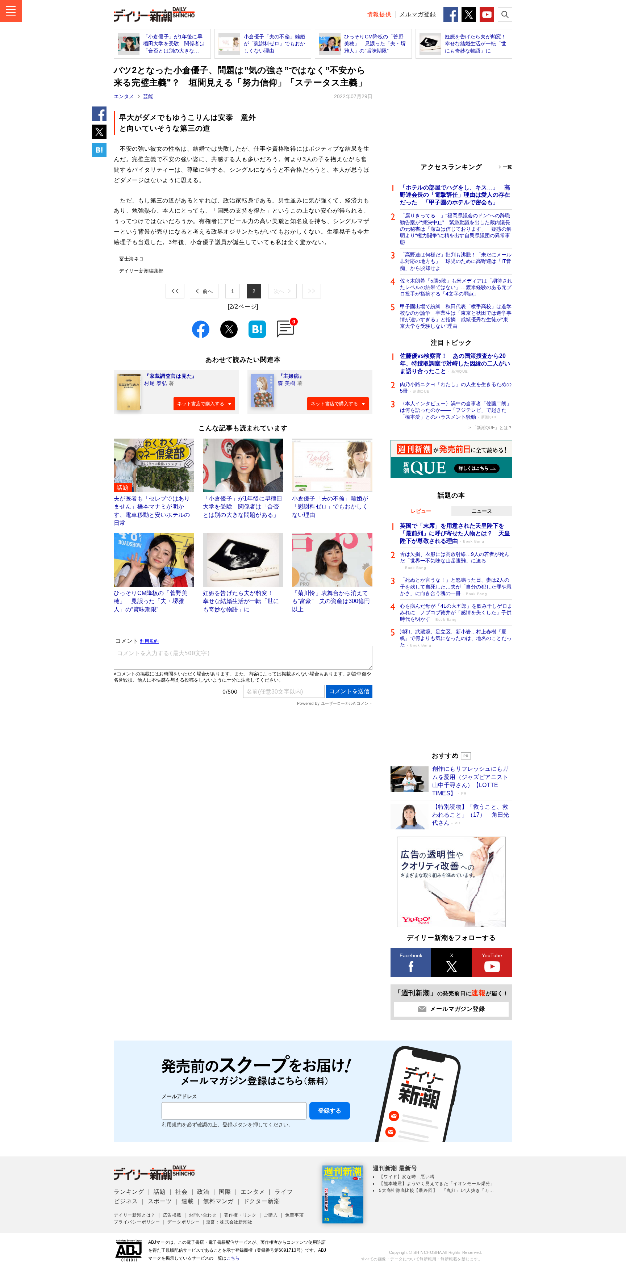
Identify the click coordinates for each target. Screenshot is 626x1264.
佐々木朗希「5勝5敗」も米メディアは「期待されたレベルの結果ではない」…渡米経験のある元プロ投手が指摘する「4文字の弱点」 (456, 287)
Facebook (411, 955)
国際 (225, 1192)
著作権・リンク (240, 1215)
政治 (203, 1192)
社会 (181, 1192)
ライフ (284, 1192)
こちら (232, 1258)
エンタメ (124, 96)
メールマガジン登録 (457, 1009)
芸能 (148, 96)
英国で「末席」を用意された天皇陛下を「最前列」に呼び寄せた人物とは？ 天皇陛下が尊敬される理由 (455, 533)
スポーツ (160, 1201)
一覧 (507, 167)
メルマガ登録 (417, 14)
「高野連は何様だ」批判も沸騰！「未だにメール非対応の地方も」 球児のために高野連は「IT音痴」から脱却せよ (456, 261)
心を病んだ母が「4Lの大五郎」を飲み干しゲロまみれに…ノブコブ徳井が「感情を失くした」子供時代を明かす (456, 612)
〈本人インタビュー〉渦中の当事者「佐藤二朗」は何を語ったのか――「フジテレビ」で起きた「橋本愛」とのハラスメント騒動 (456, 410)
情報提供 (379, 14)
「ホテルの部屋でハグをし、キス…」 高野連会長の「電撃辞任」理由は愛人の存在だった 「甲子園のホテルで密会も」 (455, 195)
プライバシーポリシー (137, 1222)
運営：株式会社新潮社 (229, 1222)
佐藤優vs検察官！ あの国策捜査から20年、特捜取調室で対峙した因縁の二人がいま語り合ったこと (455, 363)
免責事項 (294, 1215)
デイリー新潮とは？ (134, 1215)
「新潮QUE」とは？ (492, 427)
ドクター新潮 (261, 1201)
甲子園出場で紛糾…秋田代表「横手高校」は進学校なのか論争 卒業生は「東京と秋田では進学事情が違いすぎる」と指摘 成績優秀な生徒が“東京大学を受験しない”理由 (456, 316)
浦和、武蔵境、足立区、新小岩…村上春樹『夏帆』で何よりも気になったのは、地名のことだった (456, 638)
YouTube (492, 955)
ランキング (129, 1192)
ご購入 (270, 1215)
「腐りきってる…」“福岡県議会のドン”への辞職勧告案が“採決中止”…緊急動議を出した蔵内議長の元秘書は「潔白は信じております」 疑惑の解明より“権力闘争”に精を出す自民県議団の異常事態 (456, 229)
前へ (208, 291)
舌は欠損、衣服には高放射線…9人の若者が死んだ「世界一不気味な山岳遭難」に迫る (454, 560)
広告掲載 (172, 1215)
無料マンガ (218, 1201)
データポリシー (183, 1222)
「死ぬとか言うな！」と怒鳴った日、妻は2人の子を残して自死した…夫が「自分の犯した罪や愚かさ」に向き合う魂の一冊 (456, 586)
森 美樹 (287, 383)
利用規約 (172, 1124)
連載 (187, 1201)
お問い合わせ (203, 1215)
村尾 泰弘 (155, 383)
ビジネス (126, 1201)
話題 (160, 1192)
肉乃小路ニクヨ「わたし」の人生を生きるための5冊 (456, 387)
